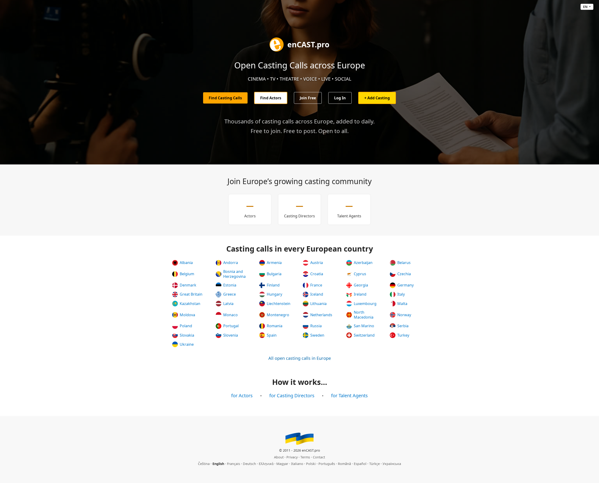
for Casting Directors (291, 395)
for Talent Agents (349, 395)
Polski (311, 463)
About (279, 457)
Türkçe (374, 463)
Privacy (292, 457)
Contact (319, 457)
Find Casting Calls (225, 97)
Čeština (204, 463)
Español (360, 463)
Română (344, 463)
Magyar (282, 463)
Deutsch (249, 463)
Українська (392, 463)
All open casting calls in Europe (299, 358)
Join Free (308, 97)
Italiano (297, 463)
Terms (305, 457)
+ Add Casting (377, 97)
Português (326, 463)
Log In (340, 97)
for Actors (242, 395)
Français (233, 463)
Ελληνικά (266, 463)
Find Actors (270, 97)
